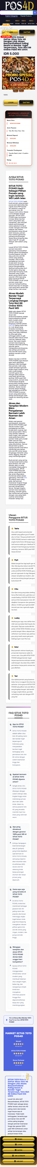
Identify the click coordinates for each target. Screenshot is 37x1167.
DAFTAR (27, 32)
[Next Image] (33, 73)
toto (25, 477)
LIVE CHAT (20, 1160)
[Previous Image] (3, 73)
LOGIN (10, 102)
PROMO (19, 1140)
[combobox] (16, 13)
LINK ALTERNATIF (20, 1155)
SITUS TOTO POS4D (16, 201)
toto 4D (11, 325)
